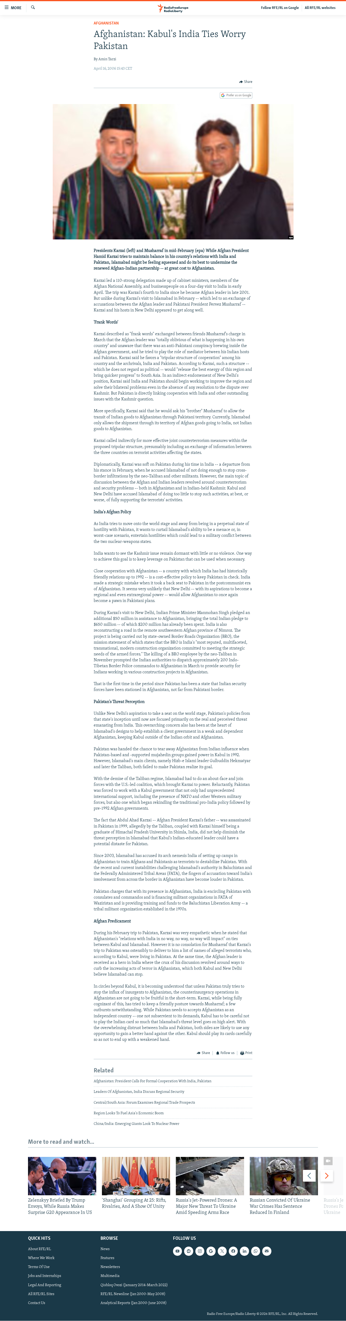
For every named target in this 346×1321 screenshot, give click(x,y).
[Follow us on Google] (210, 1251)
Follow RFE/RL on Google (280, 8)
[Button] (245, 82)
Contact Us (36, 1303)
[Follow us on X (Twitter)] (222, 1251)
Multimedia (110, 1276)
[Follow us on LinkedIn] (244, 1251)
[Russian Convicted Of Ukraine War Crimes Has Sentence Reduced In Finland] (284, 1176)
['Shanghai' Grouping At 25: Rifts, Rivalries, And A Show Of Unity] (136, 1176)
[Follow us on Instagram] (199, 1251)
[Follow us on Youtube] (177, 1251)
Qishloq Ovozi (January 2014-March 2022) (134, 1285)
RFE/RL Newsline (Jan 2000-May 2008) (133, 1294)
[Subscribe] (266, 1251)
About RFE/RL (39, 1249)
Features (107, 1258)
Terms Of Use (39, 1267)
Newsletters (110, 1267)
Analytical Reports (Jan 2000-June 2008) (134, 1303)
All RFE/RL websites (320, 8)
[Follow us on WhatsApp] (255, 1251)
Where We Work (41, 1258)
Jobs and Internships (44, 1276)
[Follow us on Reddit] (188, 1251)
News (105, 1249)
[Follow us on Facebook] (233, 1251)
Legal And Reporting (44, 1285)
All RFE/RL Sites (41, 1294)
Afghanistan (106, 23)
